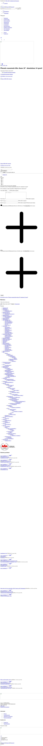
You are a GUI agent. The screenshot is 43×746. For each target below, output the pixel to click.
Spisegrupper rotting (15, 392)
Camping (11, 434)
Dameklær (7, 422)
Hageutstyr (7, 415)
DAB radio (7, 377)
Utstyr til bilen (10, 355)
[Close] (0, 305)
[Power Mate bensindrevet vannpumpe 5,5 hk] (21, 560)
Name (1, 200)
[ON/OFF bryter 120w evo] (21, 461)
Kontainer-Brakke (6, 338)
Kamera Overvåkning (7, 334)
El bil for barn (6, 366)
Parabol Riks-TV (6, 340)
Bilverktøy (11, 360)
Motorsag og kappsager (14, 399)
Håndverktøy (7, 363)
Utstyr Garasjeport (8, 310)
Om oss (5, 32)
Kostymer (5, 421)
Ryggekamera (12, 356)
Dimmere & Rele (8, 328)
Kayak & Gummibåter (9, 438)
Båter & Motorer (6, 343)
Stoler (13, 389)
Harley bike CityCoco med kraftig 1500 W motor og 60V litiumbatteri (12, 653)
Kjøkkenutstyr (8, 420)
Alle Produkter (6, 30)
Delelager (5, 439)
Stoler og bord (12, 388)
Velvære (7, 418)
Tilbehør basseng (12, 409)
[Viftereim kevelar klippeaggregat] (21, 656)
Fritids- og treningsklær (11, 428)
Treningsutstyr (10, 431)
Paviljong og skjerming (16, 407)
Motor (6, 353)
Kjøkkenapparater (8, 374)
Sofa (10, 393)
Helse (4, 417)
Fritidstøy (11, 429)
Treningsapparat (8, 436)
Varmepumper (6, 23)
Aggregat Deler (8, 440)
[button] (4, 455)
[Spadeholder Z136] (21, 511)
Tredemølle (9, 437)
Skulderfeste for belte (4, 457)
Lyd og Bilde (7, 368)
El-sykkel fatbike (8, 345)
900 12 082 (8, 0)
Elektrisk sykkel (8, 347)
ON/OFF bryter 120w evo (5, 462)
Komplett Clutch (3, 566)
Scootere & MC (6, 19)
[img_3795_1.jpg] (3, 65)
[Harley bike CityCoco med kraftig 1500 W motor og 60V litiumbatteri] (21, 611)
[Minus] (12, 169)
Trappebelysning (8, 332)
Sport (4, 425)
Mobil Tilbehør (8, 370)
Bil (3, 352)
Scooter (7, 348)
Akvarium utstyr (8, 365)
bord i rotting (16, 390)
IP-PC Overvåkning (9, 336)
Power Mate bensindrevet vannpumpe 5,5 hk (8, 561)
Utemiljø (7, 384)
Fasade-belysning (8, 330)
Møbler (8, 387)
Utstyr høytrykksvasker (9, 313)
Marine (8, 354)
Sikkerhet (14, 357)
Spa (13, 412)
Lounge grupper (15, 394)
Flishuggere (14, 398)
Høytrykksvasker (7, 26)
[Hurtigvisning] (11, 455)
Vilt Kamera (5, 308)
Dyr (4, 364)
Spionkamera (7, 337)
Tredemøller (7, 426)
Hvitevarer (9, 372)
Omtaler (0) (5, 174)
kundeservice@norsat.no (14, 0)
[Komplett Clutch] (21, 565)
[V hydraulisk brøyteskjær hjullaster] (1, 72)
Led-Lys (5, 326)
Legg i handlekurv (4, 170)
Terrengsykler (8, 349)
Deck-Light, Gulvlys (9, 333)
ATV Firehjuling (7, 28)
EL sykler (7, 346)
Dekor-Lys (7, 329)
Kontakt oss (6, 33)
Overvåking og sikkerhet (9, 373)
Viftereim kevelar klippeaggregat (6, 657)
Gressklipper (14, 404)
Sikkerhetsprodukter (9, 382)
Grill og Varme (10, 385)
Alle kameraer (10, 369)
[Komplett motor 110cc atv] (21, 465)
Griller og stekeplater (11, 376)
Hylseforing (2, 557)
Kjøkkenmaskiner (10, 375)
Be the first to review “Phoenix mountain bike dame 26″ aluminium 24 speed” (14, 297)
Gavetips (5, 381)
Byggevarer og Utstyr (7, 362)
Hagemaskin (10, 396)
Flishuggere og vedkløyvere (14, 397)
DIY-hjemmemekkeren (9, 379)
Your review (2, 198)
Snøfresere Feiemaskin (8, 27)
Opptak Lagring (8, 335)
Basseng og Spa (12, 414)
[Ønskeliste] (1, 64)
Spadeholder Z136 (3, 553)
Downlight (7, 331)
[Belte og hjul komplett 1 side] (21, 702)
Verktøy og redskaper (11, 380)
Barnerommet (8, 424)
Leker (4, 423)
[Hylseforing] (21, 556)
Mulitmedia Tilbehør (13, 359)
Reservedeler (8, 325)
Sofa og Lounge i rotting (18, 395)
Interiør (4, 419)
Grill (10, 386)
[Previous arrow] (1, 40)
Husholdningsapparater (9, 371)
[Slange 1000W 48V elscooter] (1, 77)
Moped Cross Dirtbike (7, 339)
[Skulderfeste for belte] (21, 456)
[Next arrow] (4, 40)
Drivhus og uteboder (9, 416)
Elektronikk (5, 367)
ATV (6, 324)
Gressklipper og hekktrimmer (19, 401)
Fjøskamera (6, 18)
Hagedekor (9, 405)
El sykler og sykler (6, 344)
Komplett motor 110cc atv (5, 466)
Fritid (13, 410)
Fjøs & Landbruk (7, 20)
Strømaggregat (6, 22)
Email (1, 202)
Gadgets (5, 378)
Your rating (2, 190)
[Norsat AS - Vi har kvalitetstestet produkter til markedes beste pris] (7, 6)
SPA (8, 408)
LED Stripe (7, 327)
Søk (18, 8)
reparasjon (14, 361)
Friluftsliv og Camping (18, 411)
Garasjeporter (6, 24)
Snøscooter (5, 341)
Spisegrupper (12, 391)
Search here (2, 8)
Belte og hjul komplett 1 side (5, 744)
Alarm (4, 342)
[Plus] (0, 169)
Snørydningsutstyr (6, 351)
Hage (4, 383)
